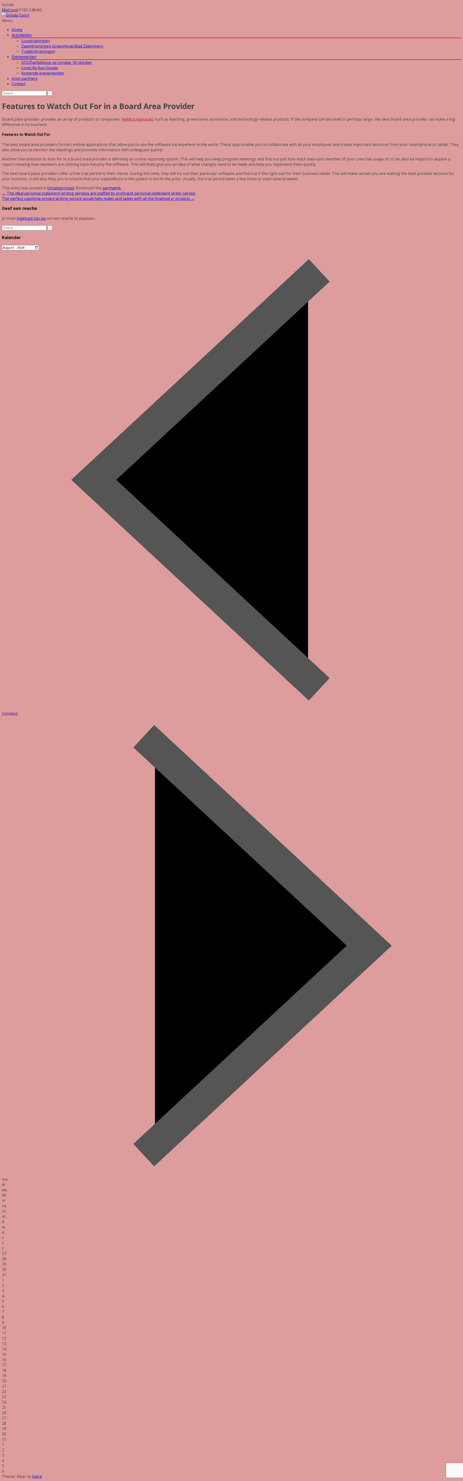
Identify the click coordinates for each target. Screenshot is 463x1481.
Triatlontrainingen (38, 51)
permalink (111, 188)
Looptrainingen (35, 40)
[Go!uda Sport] (15, 15)
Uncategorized (60, 188)
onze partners (24, 78)
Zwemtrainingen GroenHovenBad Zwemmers (62, 46)
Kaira (37, 1476)
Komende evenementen (42, 73)
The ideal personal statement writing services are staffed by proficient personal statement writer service (98, 193)
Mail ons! (10, 10)
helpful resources (137, 119)
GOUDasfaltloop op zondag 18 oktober (56, 62)
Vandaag (10, 713)
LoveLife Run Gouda (39, 67)
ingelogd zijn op (31, 218)
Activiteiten (22, 35)
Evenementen (24, 56)
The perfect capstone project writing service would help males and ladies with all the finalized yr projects (98, 198)
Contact (19, 83)
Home (17, 29)
